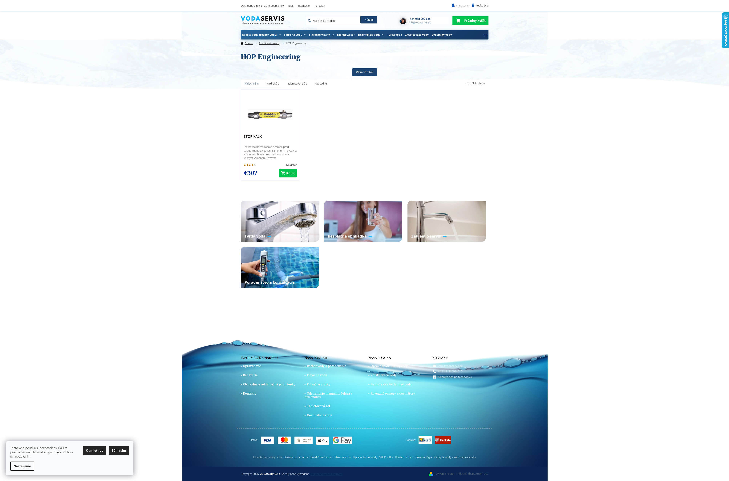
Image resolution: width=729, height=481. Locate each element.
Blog (291, 5)
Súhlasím (119, 450)
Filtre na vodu (317, 375)
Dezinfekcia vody (319, 415)
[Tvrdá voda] (280, 221)
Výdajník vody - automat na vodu (455, 457)
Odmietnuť (94, 450)
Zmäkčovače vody (384, 375)
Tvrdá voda (255, 236)
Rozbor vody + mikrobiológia (413, 457)
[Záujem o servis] (446, 221)
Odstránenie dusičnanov (293, 457)
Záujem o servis (426, 236)
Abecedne (321, 83)
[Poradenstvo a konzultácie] (280, 267)
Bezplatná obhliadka (347, 236)
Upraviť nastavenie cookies (326, 474)
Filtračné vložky (318, 384)
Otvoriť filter (364, 72)
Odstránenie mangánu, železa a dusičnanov (328, 395)
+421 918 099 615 (450, 371)
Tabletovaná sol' (319, 406)
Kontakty (319, 5)
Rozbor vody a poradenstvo (326, 366)
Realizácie (304, 5)
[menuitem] (261, 34)
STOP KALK (386, 457)
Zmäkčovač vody (321, 457)
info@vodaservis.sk (450, 366)
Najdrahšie (272, 83)
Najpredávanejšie (297, 83)
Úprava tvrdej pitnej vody (389, 366)
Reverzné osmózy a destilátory (393, 393)
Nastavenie (22, 466)
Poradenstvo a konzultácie (270, 282)
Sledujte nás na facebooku (455, 377)
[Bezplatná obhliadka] (363, 221)
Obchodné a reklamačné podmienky (262, 5)
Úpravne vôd (252, 366)
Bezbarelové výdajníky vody (391, 384)
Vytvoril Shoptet (445, 473)
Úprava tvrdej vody (365, 457)
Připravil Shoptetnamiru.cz (473, 473)
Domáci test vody (264, 457)
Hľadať (368, 19)
